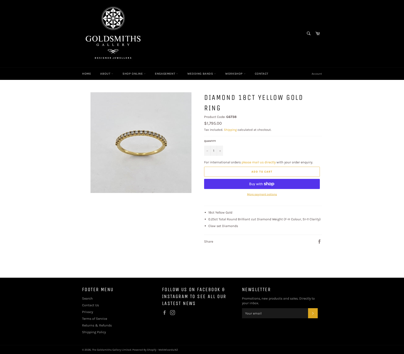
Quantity (210, 141)
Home (86, 73)
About (105, 73)
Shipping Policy (94, 332)
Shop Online (133, 73)
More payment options (262, 194)
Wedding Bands (200, 73)
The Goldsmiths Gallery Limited (111, 349)
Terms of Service (94, 319)
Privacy (87, 312)
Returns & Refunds (97, 325)
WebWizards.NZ (168, 349)
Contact (261, 73)
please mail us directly (259, 162)
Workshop (234, 73)
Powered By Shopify (144, 349)
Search (87, 298)
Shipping (230, 130)
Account (317, 73)
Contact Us (90, 305)
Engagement (165, 73)
